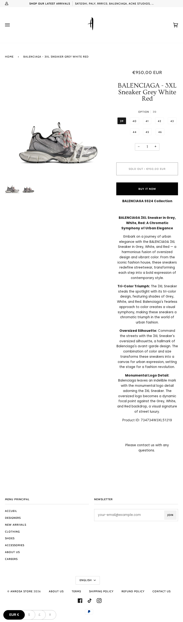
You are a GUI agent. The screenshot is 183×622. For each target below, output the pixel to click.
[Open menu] (12, 25)
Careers (11, 559)
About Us (12, 552)
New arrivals (15, 524)
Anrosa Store (21, 591)
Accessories (14, 545)
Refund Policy (133, 591)
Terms (76, 591)
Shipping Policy (101, 591)
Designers (13, 517)
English (86, 580)
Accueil (11, 511)
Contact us (161, 591)
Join (170, 515)
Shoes (10, 538)
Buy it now (147, 189)
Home (9, 56)
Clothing (12, 531)
